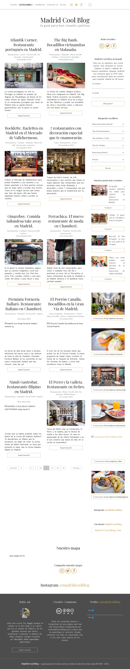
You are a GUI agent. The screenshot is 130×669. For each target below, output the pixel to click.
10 (41, 468)
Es (61, 4)
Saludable (75, 57)
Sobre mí (40, 4)
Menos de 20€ (76, 54)
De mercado (21, 145)
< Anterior (13, 468)
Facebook (108, 524)
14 (63, 468)
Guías (56, 143)
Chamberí (29, 143)
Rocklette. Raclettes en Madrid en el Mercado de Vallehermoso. (24, 133)
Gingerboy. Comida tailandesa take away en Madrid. (23, 221)
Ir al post (108, 208)
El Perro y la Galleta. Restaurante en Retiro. (66, 384)
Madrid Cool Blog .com (108, 530)
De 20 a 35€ (31, 54)
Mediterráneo (69, 394)
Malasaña (65, 54)
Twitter (105, 602)
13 (58, 468)
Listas (74, 143)
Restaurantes (13, 54)
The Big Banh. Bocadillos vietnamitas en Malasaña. (66, 44)
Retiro (64, 392)
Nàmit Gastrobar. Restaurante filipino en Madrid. (24, 386)
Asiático (55, 57)
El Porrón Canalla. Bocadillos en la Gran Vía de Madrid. (66, 304)
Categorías (25, 4)
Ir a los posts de (108, 318)
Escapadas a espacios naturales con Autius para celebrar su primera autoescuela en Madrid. (117, 194)
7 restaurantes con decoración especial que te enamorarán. (66, 133)
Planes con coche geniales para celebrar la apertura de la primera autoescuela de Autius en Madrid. (117, 265)
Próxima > (77, 468)
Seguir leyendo (25, 650)
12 (52, 468)
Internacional (27, 57)
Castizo (63, 316)
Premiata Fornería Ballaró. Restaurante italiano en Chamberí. (23, 304)
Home (13, 4)
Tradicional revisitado (75, 316)
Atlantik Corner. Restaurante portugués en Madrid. (23, 44)
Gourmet (31, 145)
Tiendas (21, 143)
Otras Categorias (56, 314)
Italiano (40, 314)
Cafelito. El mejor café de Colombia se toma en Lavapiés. (117, 218)
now (89, 610)
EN (64, 4)
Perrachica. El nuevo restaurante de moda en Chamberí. (65, 221)
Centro (23, 54)
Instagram (108, 510)
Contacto (52, 4)
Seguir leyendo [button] (24, 116)
